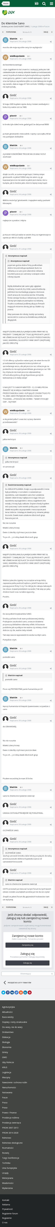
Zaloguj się (27, 963)
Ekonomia (6, 1047)
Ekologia (6, 1042)
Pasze (47, 26)
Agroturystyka (8, 1007)
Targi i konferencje (10, 1158)
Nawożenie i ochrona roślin (14, 1082)
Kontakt (5, 1200)
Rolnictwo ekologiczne (12, 1143)
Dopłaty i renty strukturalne (14, 1022)
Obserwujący (25, 973)
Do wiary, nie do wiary (12, 1027)
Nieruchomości (9, 1087)
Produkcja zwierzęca (11, 1122)
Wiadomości (7, 1183)
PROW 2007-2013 (10, 1128)
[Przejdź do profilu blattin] (5, 40)
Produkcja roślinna (10, 1117)
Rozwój (5, 1153)
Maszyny (6, 1077)
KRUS (4, 1067)
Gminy (5, 1052)
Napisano (20, 41)
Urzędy (5, 1173)
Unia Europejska (9, 1168)
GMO (4, 1057)
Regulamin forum (10, 1214)
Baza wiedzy (8, 1017)
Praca (4, 1102)
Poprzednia (11, 32)
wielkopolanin (17, 56)
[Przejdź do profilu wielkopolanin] (5, 57)
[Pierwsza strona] (3, 32)
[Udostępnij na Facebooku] (8, 992)
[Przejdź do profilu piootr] (5, 117)
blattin (13, 38)
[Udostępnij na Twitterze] (3, 992)
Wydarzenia (7, 1188)
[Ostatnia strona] (52, 32)
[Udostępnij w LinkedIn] (25, 992)
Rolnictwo (6, 1138)
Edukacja (6, 1037)
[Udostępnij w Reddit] (21, 992)
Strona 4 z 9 (27, 32)
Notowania (7, 1092)
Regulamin (7, 1218)
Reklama (6, 1205)
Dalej (46, 32)
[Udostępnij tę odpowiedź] (50, 41)
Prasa (4, 1107)
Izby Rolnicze (8, 1062)
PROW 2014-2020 (10, 1133)
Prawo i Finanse (9, 1112)
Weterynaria (7, 1178)
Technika (6, 1163)
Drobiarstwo (8, 1032)
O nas (4, 1223)
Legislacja (6, 1072)
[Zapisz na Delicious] (16, 992)
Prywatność (7, 1209)
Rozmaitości (7, 1148)
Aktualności (7, 1012)
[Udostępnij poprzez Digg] (12, 992)
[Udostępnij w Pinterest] (30, 992)
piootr (13, 115)
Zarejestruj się (27, 945)
